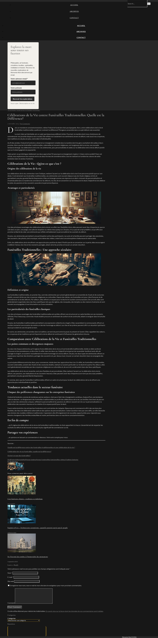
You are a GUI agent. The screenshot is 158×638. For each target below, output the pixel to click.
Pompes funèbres (31, 460)
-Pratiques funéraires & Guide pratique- (24, 110)
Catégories (12, 618)
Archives (74, 11)
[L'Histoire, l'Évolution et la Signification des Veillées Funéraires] (12, 470)
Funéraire (14, 460)
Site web (11, 581)
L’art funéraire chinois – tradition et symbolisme (25, 499)
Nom (10, 573)
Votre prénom (16, 88)
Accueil (74, 5)
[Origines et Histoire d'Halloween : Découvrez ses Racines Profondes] (20, 470)
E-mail (10, 577)
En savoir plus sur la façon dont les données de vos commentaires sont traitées (74, 611)
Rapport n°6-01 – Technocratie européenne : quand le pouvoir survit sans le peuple (38, 528)
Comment (11, 603)
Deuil (9, 460)
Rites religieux (61, 460)
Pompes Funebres (41, 460)
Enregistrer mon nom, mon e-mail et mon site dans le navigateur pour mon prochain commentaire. (46, 585)
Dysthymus (14, 462)
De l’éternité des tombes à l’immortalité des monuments (28, 557)
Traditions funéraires (72, 460)
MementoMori (21, 460)
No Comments (25, 124)
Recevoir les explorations (22, 99)
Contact (74, 18)
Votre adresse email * (19, 79)
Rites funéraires (52, 460)
